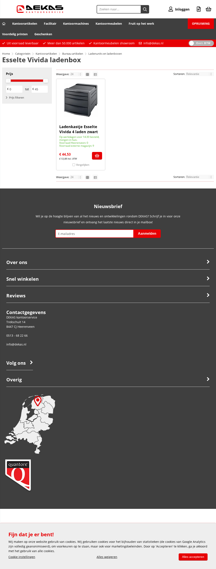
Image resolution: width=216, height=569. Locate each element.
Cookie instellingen (21, 557)
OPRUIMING (201, 24)
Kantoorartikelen (24, 24)
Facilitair (50, 24)
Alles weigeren (107, 557)
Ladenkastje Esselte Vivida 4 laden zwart (78, 129)
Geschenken (43, 34)
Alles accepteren (193, 556)
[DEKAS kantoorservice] (40, 12)
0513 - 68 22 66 (17, 335)
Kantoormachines (76, 24)
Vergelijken (82, 165)
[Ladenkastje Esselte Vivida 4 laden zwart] (80, 100)
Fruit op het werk (141, 24)
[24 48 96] (76, 74)
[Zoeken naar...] (145, 9)
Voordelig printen (15, 34)
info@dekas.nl (153, 43)
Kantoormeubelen (109, 24)
